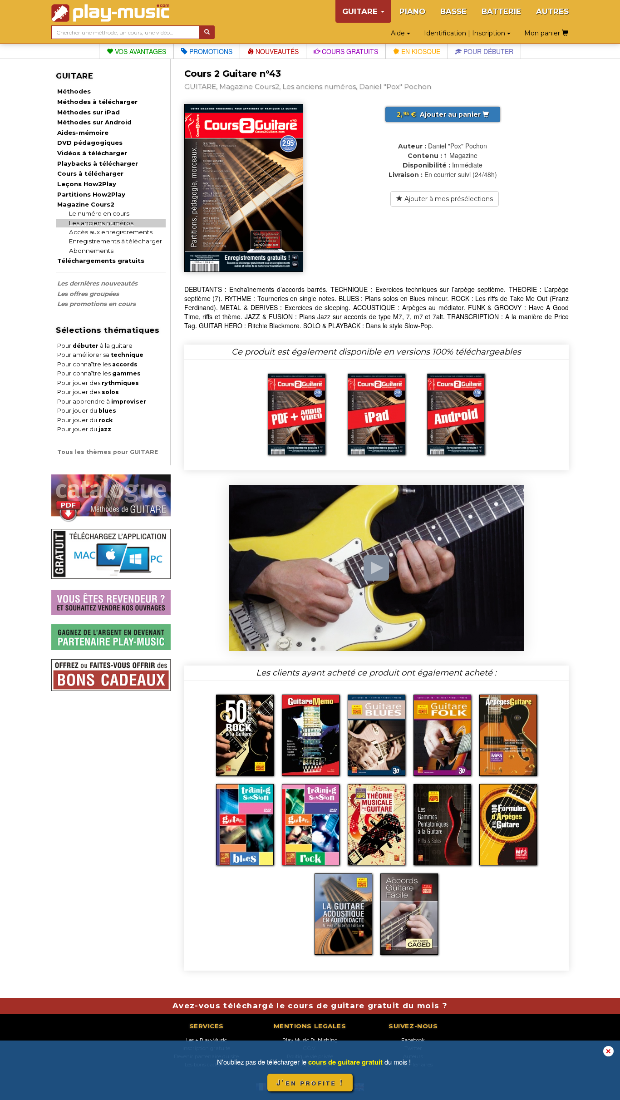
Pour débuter (487, 51)
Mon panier (543, 33)
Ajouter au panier (439, 114)
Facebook (413, 1040)
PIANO (412, 11)
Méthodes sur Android (94, 122)
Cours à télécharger (90, 173)
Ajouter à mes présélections (448, 199)
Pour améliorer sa (100, 354)
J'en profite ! (310, 1082)
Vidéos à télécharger (92, 153)
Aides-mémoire (82, 132)
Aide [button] (399, 33)
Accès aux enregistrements (111, 232)
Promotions (209, 51)
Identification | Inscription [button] (465, 33)
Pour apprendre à (101, 401)
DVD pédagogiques (90, 142)
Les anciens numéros (101, 223)
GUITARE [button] (361, 11)
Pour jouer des (98, 383)
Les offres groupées (88, 293)
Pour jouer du (86, 410)
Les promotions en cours (96, 303)
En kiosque (419, 51)
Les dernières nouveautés (97, 283)
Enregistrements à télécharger (115, 241)
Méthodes (74, 91)
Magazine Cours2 (85, 204)
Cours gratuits (349, 51)
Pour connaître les (97, 364)
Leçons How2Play (86, 183)
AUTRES (552, 11)
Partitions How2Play (91, 194)
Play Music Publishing (310, 1040)
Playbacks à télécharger (97, 163)
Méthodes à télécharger (97, 101)
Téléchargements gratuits (100, 260)
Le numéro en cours (99, 213)
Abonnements (91, 250)
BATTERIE (501, 11)
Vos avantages (139, 51)
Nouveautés (276, 51)
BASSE (453, 11)
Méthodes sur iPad (88, 112)
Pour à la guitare (95, 345)
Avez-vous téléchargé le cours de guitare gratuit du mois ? (310, 1005)
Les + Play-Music (206, 1040)
